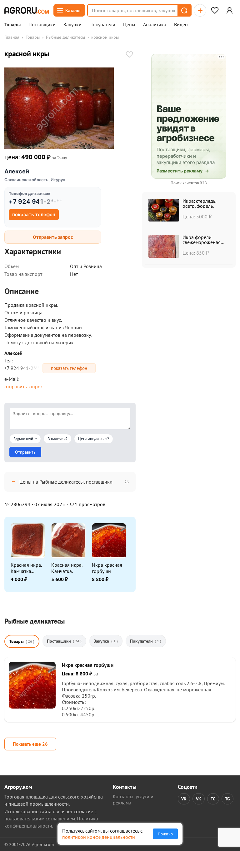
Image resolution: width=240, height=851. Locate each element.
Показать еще (30, 744)
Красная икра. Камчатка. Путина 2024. (26, 568)
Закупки (72, 24)
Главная (11, 37)
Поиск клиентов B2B (189, 183)
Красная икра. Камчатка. (66, 568)
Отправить (25, 452)
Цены (129, 24)
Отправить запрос (53, 237)
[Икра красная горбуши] (32, 707)
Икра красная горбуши (107, 568)
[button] (184, 10)
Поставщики (42, 24)
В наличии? (58, 438)
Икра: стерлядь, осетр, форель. (199, 203)
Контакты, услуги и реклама (133, 799)
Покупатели (102, 24)
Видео (181, 24)
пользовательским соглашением (39, 818)
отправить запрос (23, 386)
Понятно (165, 834)
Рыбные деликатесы (65, 37)
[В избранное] (129, 55)
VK (184, 799)
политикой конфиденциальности (98, 837)
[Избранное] (214, 10)
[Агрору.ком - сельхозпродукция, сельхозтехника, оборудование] (26, 10)
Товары (12, 24)
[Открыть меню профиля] (229, 10)
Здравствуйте (25, 438)
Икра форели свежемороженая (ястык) (201, 242)
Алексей (16, 171)
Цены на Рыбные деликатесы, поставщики (65, 482)
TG (213, 799)
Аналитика (154, 24)
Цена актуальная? (93, 438)
